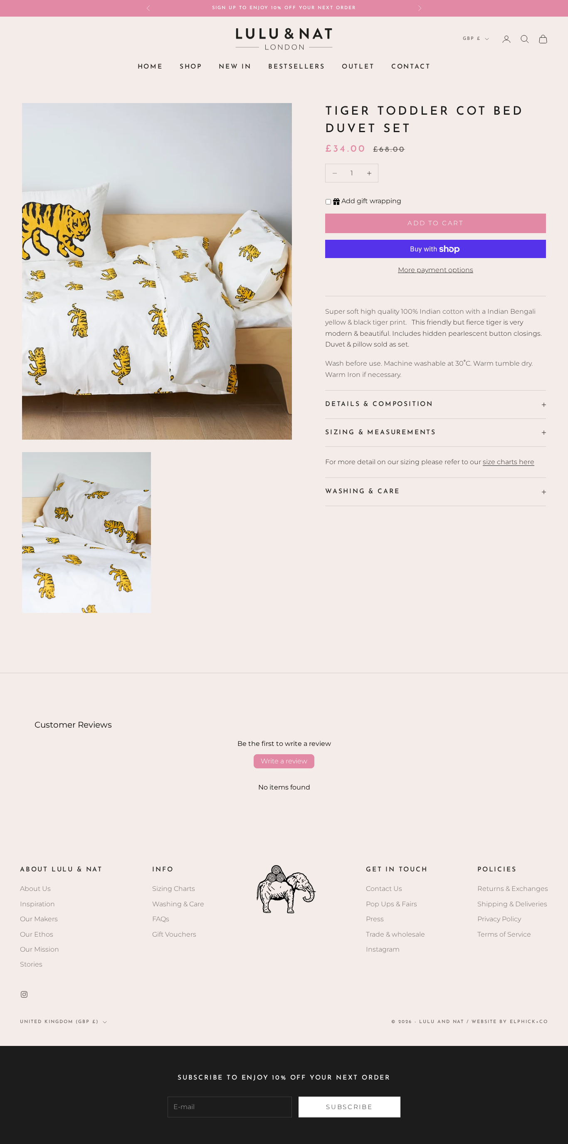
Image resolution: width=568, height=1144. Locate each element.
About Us (35, 889)
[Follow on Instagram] (24, 994)
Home (150, 67)
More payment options (435, 270)
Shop (191, 67)
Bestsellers (296, 67)
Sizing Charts (173, 889)
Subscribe (349, 1107)
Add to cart (435, 223)
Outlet (358, 67)
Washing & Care (178, 904)
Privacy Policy (499, 919)
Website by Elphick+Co (510, 1022)
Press (375, 919)
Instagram (383, 949)
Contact (411, 67)
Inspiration (37, 904)
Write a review (284, 761)
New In (235, 67)
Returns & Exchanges (512, 889)
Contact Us (384, 889)
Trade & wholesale (395, 934)
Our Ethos (36, 934)
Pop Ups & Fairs (391, 904)
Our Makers (39, 919)
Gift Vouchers (174, 934)
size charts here (508, 462)
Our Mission (39, 949)
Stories (31, 964)
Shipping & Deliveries (512, 904)
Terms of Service (504, 934)
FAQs (160, 919)
